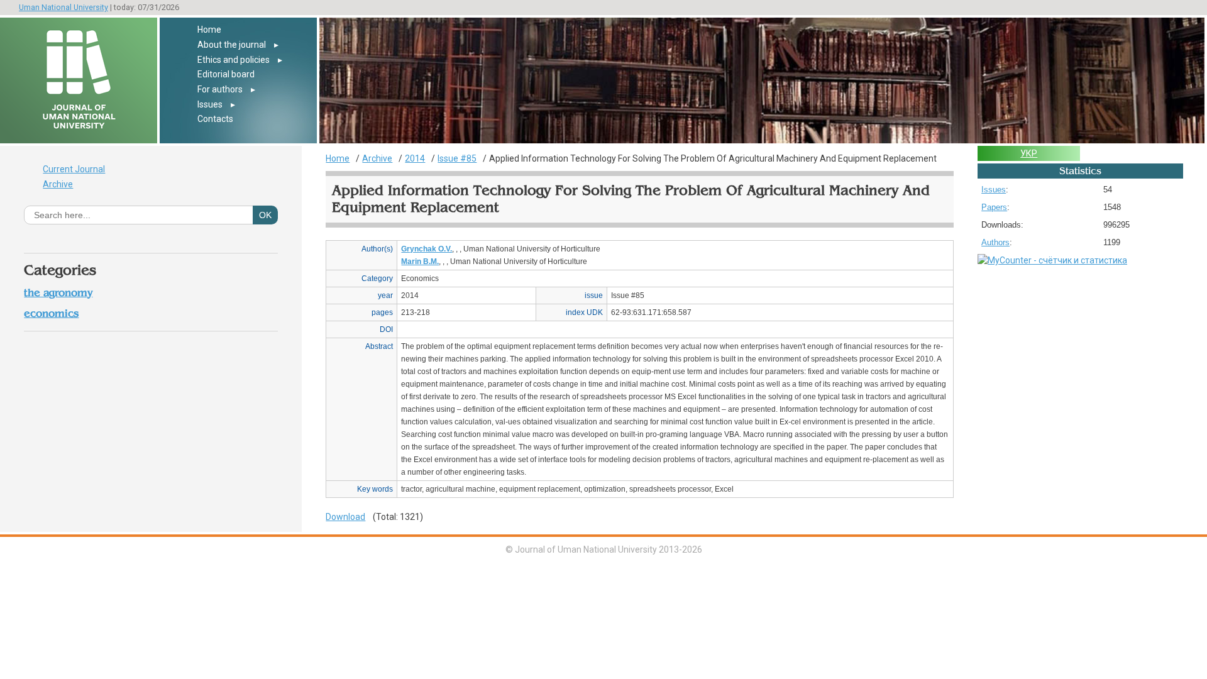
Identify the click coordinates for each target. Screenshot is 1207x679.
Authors (995, 242)
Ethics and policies (233, 60)
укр (1028, 153)
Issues (210, 104)
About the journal (231, 45)
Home (209, 30)
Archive (58, 184)
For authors (220, 89)
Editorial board (226, 74)
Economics (51, 313)
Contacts (215, 119)
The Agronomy (58, 293)
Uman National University (63, 7)
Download (345, 517)
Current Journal (74, 169)
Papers (994, 207)
